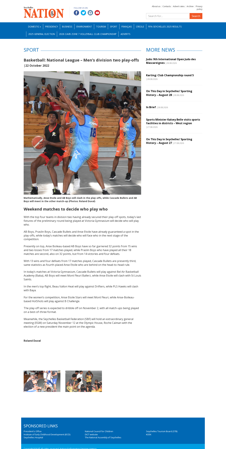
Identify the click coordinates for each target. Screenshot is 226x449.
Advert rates (178, 6)
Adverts (125, 34)
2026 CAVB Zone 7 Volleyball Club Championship (87, 34)
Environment (84, 26)
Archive (190, 6)
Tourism (101, 26)
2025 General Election (41, 34)
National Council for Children (99, 431)
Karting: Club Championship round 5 (170, 75)
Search (196, 16)
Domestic (33, 26)
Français (126, 26)
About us (156, 6)
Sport (113, 26)
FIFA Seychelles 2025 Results (165, 26)
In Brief (151, 107)
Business (67, 26)
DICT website (91, 434)
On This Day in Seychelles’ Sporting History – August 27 (169, 141)
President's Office (33, 431)
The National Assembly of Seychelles (103, 437)
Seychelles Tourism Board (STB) (161, 431)
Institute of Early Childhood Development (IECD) (47, 434)
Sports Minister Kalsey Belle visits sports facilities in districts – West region (173, 121)
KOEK (148, 434)
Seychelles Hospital (33, 437)
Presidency (51, 26)
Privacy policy (199, 8)
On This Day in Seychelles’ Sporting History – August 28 (169, 93)
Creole (140, 26)
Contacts (166, 6)
